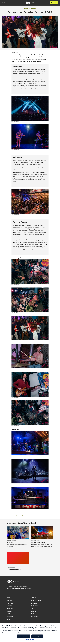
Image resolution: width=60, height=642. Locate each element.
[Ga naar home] (30, 2)
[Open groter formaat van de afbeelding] (30, 108)
